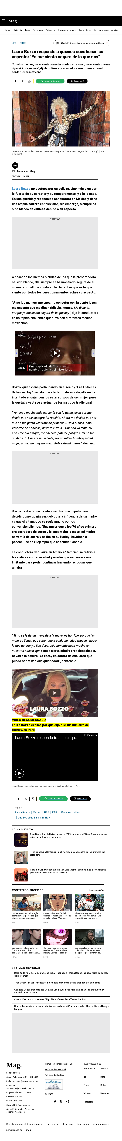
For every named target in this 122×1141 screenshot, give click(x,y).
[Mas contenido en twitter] (61, 1102)
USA (46, 812)
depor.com (67, 1124)
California (18, 30)
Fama (86, 1085)
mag (28, 1130)
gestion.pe (53, 1124)
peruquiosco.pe (14, 1130)
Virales (87, 1093)
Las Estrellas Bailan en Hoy (34, 817)
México (37, 812)
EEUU (55, 812)
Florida (7, 30)
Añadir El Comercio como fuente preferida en (82, 43)
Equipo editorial (13, 1073)
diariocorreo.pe (101, 1124)
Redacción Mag (26, 171)
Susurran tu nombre (67, 30)
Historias (88, 1101)
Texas (27, 30)
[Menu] (5, 21)
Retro (103, 1085)
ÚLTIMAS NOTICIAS (26, 968)
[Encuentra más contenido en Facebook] (15, 81)
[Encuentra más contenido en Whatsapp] (29, 81)
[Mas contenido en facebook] (55, 1102)
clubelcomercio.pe (34, 1124)
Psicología (50, 30)
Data (102, 1077)
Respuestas (90, 1068)
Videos (104, 1068)
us (85, 1077)
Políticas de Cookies (54, 1075)
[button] (19, 773)
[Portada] (14, 1070)
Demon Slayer (85, 30)
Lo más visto (22, 829)
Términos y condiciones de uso (59, 1064)
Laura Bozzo (22, 812)
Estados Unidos (70, 812)
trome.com (83, 1124)
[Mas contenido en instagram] (67, 1102)
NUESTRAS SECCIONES (92, 1064)
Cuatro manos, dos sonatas (106, 30)
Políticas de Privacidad (55, 1069)
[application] (55, 757)
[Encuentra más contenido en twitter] (22, 81)
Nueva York (38, 30)
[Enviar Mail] (14, 171)
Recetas (104, 1093)
